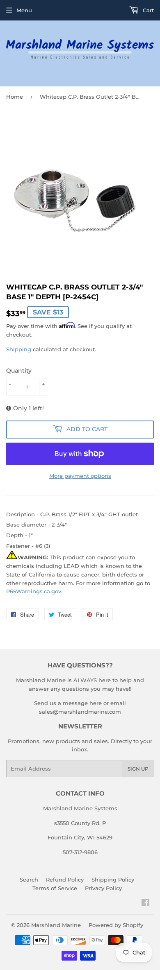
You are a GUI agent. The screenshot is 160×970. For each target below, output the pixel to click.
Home (14, 96)
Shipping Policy (112, 879)
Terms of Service (54, 888)
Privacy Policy (103, 888)
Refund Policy (65, 879)
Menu (24, 10)
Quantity (19, 370)
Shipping (18, 349)
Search (29, 879)
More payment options (80, 476)
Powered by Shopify (116, 925)
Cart (147, 10)
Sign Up (138, 769)
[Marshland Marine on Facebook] (145, 903)
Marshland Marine (56, 925)
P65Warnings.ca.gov (33, 591)
